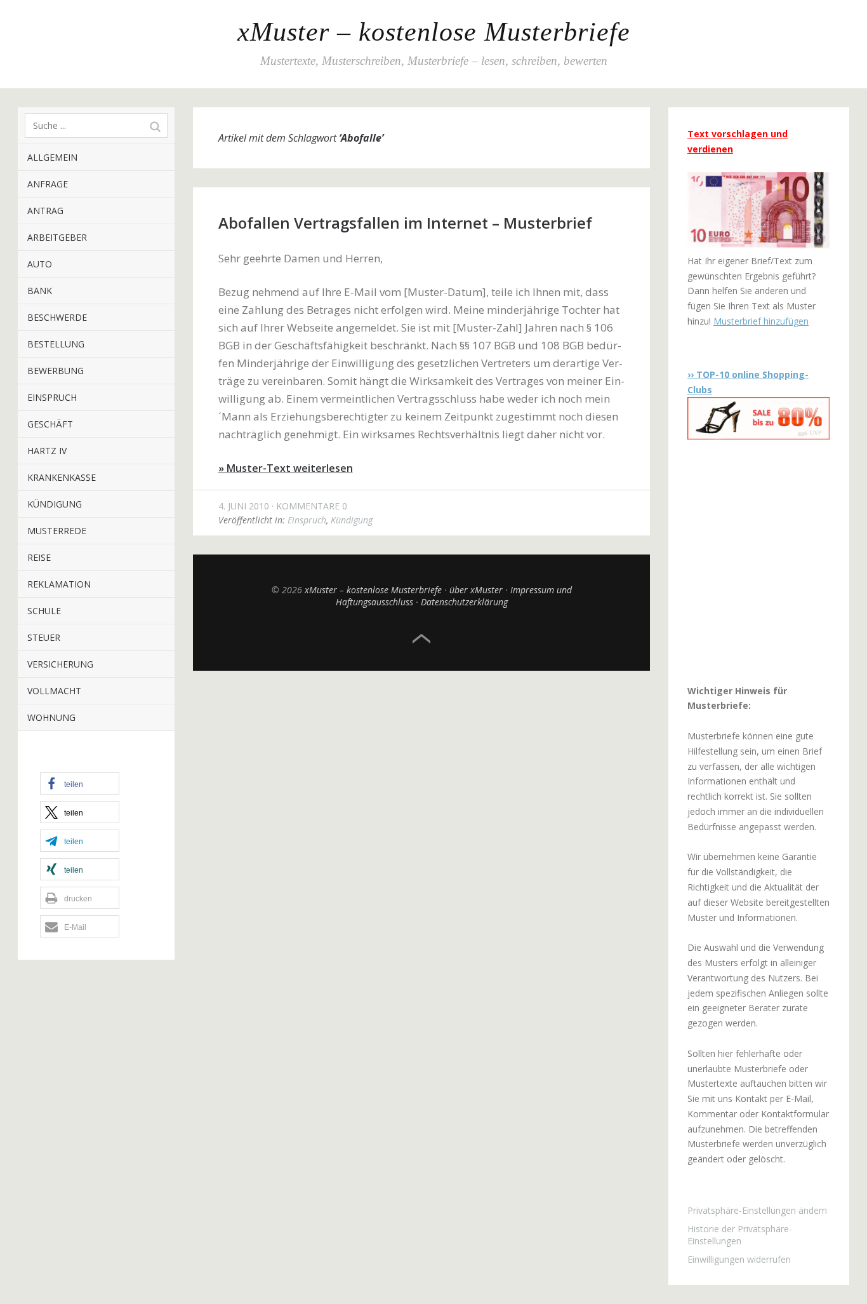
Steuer (43, 637)
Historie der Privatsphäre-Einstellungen (739, 1235)
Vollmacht (54, 691)
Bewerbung (55, 371)
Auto (39, 264)
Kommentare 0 (311, 506)
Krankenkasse (61, 477)
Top (421, 639)
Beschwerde (57, 317)
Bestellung (55, 344)
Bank (39, 291)
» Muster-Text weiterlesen (285, 468)
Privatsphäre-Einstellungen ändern (757, 1210)
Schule (44, 611)
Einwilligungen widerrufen (739, 1259)
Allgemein (52, 157)
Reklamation (59, 584)
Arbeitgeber (57, 237)
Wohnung (51, 717)
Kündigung (54, 504)
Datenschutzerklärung (464, 602)
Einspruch (52, 397)
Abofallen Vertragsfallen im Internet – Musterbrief (405, 222)
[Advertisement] (766, 561)
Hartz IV (47, 451)
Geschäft (50, 424)
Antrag (45, 211)
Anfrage (47, 184)
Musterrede (56, 531)
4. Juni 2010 (243, 506)
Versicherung (60, 664)
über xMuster (476, 590)
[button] (79, 783)
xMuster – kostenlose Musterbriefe (433, 31)
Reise (39, 557)
